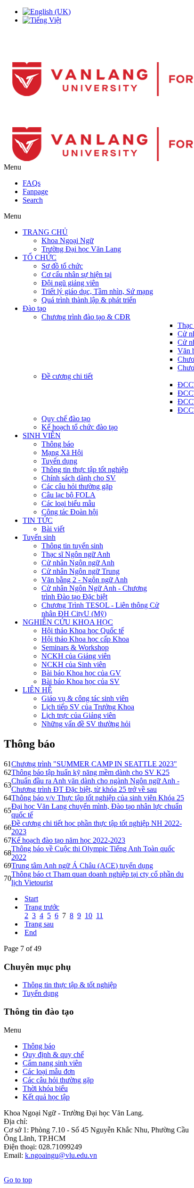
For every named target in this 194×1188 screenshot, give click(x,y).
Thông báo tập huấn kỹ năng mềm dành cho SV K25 (90, 772)
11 (99, 915)
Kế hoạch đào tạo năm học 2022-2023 (68, 840)
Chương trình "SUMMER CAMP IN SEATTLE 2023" (94, 764)
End (30, 932)
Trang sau (39, 924)
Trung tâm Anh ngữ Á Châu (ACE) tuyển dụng (82, 866)
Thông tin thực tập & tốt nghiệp (70, 985)
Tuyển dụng (40, 993)
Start (31, 899)
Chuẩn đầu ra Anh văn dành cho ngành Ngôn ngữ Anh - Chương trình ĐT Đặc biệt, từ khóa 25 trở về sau (95, 785)
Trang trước (41, 907)
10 (88, 915)
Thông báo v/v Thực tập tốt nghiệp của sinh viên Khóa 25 (97, 798)
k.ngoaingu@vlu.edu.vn (61, 1155)
